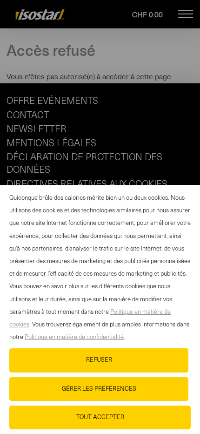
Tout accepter (100, 417)
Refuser (99, 360)
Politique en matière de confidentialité (74, 337)
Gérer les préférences (99, 389)
